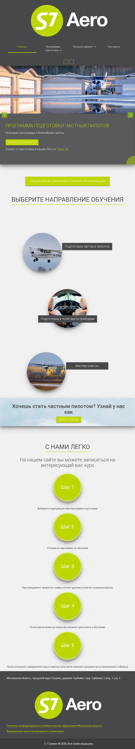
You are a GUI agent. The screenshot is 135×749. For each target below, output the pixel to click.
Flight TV (62, 149)
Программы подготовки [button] (53, 48)
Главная (22, 46)
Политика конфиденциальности (25, 725)
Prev (4, 115)
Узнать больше (69, 419)
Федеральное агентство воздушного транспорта (35, 731)
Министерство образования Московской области (73, 725)
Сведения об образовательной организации (67, 181)
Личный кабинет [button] (83, 46)
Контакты (114, 46)
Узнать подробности (22, 142)
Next (130, 115)
